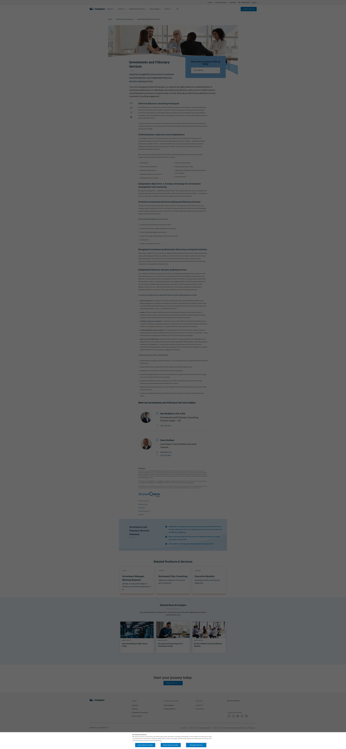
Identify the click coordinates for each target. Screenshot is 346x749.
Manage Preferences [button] (196, 745)
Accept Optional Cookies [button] (145, 745)
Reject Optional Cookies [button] (170, 745)
